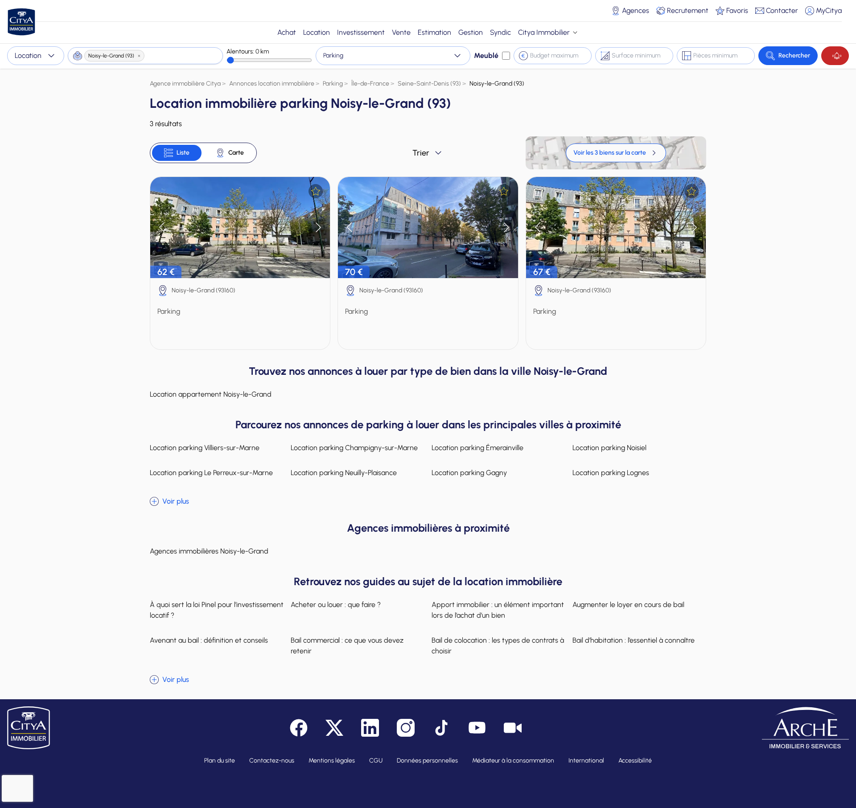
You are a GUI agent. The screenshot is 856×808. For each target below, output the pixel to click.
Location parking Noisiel (609, 447)
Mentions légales (332, 760)
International (586, 760)
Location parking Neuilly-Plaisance (344, 472)
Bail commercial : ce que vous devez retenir (347, 645)
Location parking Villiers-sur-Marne (204, 447)
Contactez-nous (271, 760)
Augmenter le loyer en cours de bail (628, 604)
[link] (616, 153)
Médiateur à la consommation (513, 760)
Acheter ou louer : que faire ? (336, 604)
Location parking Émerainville (477, 447)
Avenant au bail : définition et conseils (209, 640)
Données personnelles (427, 760)
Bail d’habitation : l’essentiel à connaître (633, 640)
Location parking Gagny (469, 472)
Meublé (486, 55)
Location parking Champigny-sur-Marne (354, 447)
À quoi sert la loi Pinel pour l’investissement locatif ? (217, 609)
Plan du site (219, 760)
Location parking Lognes (610, 472)
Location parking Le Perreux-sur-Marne (211, 472)
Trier (420, 153)
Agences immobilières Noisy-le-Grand (209, 551)
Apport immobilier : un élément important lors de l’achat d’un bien (498, 609)
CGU (376, 760)
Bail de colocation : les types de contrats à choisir (498, 645)
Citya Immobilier (544, 32)
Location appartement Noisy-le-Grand (211, 394)
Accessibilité (635, 760)
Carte (236, 152)
